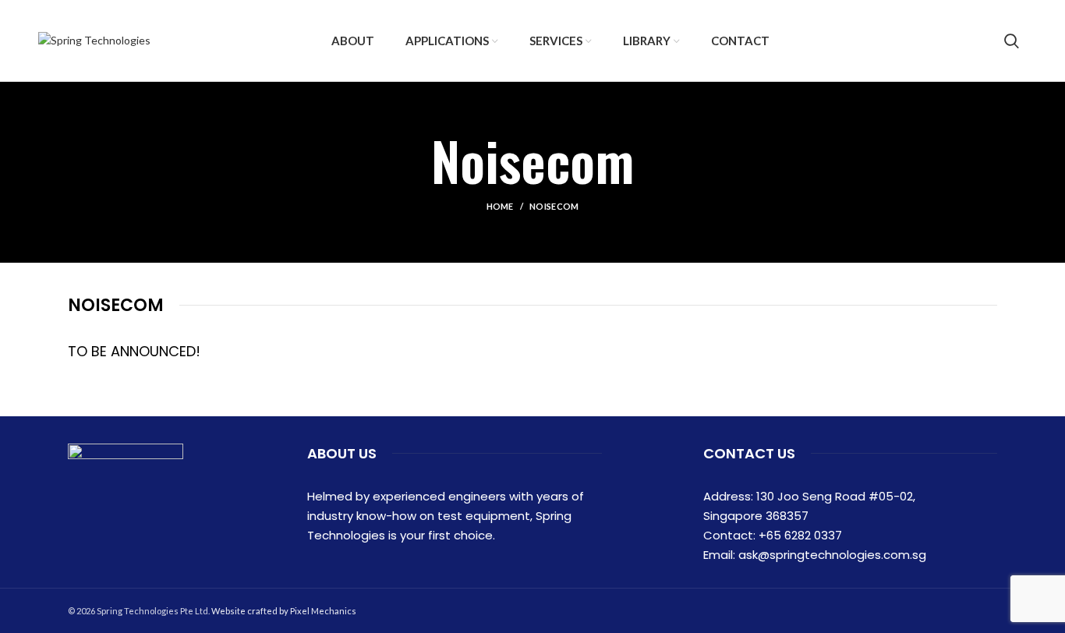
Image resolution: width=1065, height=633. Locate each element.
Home (500, 206)
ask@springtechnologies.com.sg (832, 554)
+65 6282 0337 (800, 535)
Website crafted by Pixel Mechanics (283, 611)
